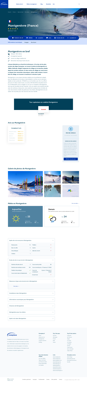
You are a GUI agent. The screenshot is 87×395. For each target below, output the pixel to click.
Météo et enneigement (32, 4)
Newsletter (48, 4)
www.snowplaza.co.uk (57, 360)
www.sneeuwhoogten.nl (57, 370)
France (14, 12)
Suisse (54, 342)
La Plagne (69, 343)
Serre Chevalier (70, 349)
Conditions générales (26, 379)
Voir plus (15, 286)
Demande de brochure (71, 360)
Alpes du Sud (20, 12)
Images (27, 42)
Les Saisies (69, 342)
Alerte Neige (69, 357)
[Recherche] (79, 4)
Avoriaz (68, 345)
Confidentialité (41, 379)
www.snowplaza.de (56, 358)
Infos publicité (54, 379)
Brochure (33, 42)
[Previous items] (9, 37)
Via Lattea (27, 12)
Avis (54, 4)
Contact (60, 379)
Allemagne (55, 337)
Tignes (68, 338)
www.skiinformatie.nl (57, 367)
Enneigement (41, 338)
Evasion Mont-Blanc (43, 363)
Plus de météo (75, 203)
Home (40, 335)
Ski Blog (40, 342)
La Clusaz (69, 340)
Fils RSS (68, 362)
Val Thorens (69, 337)
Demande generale (71, 358)
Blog (42, 4)
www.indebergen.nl (57, 363)
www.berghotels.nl (56, 365)
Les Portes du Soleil (43, 361)
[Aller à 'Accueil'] (4, 4)
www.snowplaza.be (56, 357)
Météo (30, 38)
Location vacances (42, 340)
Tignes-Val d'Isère (42, 360)
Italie (54, 340)
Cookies (47, 379)
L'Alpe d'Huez (69, 350)
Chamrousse (69, 347)
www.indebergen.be (57, 362)
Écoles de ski (60, 38)
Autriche (54, 335)
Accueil (9, 12)
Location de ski (74, 38)
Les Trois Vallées (42, 358)
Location (40, 38)
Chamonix (69, 335)
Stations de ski (19, 4)
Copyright (35, 379)
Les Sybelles (41, 365)
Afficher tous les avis (71, 159)
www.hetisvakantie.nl (57, 368)
